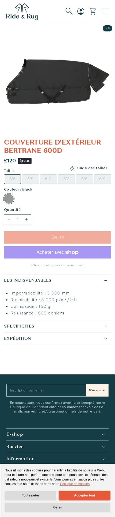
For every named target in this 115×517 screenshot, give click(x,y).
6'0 (51, 180)
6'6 (87, 180)
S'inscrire (97, 390)
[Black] (9, 199)
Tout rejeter (30, 495)
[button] (105, 11)
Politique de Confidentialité (33, 407)
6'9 (105, 180)
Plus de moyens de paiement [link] (57, 265)
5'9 (33, 180)
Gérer (57, 507)
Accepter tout (84, 495)
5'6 (15, 180)
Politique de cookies (75, 484)
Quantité (12, 210)
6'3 (69, 180)
